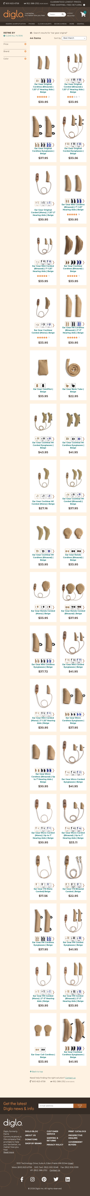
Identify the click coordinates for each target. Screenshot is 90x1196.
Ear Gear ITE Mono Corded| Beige (43, 890)
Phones (32, 24)
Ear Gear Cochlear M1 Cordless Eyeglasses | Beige (73, 445)
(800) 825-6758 (24, 1167)
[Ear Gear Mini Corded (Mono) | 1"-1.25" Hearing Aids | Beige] (43, 696)
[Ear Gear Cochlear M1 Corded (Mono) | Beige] (43, 477)
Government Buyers (75, 1143)
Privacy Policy (55, 1145)
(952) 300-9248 (51, 1167)
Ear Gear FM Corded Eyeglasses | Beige (73, 943)
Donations (31, 1139)
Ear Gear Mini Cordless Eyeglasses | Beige (43, 665)
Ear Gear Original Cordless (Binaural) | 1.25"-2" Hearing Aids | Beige (43, 88)
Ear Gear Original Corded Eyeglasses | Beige (73, 151)
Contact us (70, 1078)
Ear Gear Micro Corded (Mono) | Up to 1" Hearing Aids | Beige (43, 835)
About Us (30, 1135)
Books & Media (60, 24)
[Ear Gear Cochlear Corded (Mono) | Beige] (43, 306)
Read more (9, 1152)
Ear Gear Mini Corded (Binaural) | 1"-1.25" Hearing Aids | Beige (43, 268)
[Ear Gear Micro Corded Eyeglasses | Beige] (73, 752)
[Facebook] (21, 1179)
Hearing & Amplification (16, 24)
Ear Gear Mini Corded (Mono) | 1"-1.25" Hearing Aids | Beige (43, 720)
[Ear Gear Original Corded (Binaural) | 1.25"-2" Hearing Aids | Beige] (73, 63)
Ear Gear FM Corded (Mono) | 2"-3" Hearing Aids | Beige (43, 998)
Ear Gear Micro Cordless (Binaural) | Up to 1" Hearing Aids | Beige (43, 778)
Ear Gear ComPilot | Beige (43, 390)
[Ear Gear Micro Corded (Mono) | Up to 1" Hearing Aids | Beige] (43, 811)
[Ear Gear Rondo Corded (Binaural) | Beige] (73, 589)
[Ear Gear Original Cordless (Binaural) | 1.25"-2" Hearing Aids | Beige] (43, 63)
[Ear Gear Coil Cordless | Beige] (43, 1030)
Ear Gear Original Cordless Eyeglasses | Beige (43, 151)
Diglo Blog (31, 1131)
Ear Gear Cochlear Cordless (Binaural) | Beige (73, 268)
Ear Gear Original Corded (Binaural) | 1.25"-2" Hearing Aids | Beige (73, 88)
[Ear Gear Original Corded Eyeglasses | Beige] (73, 127)
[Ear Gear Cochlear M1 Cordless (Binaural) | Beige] (43, 533)
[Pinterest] (44, 1179)
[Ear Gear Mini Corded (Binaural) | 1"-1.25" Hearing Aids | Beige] (43, 244)
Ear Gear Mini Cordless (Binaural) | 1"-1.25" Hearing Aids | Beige (73, 207)
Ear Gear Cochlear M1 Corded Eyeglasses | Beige (43, 445)
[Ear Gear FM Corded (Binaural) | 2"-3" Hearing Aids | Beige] (73, 974)
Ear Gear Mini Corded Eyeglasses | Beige (73, 665)
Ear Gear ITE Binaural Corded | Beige (73, 890)
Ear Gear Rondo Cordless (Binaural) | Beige (73, 557)
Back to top (37, 1072)
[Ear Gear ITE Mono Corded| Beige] (43, 867)
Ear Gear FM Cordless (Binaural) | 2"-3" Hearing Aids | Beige (73, 330)
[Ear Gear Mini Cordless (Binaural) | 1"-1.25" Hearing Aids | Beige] (73, 183)
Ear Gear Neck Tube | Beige (73, 390)
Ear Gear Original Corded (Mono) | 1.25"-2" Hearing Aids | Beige (43, 212)
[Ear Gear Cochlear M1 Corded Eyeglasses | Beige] (43, 421)
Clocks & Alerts (44, 24)
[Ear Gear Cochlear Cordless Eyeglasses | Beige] (73, 1030)
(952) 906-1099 (71, 1167)
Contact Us (55, 1170)
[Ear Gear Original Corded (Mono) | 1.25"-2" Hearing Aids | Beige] (43, 183)
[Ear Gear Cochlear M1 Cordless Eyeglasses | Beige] (73, 421)
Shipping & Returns (52, 1139)
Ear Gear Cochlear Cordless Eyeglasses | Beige (73, 1054)
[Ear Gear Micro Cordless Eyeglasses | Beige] (73, 696)
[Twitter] (56, 1179)
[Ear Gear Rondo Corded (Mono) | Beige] (43, 589)
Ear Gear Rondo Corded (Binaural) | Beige (73, 612)
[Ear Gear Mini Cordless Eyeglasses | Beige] (43, 643)
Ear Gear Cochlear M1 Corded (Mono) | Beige (43, 502)
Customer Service (52, 1132)
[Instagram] (32, 1179)
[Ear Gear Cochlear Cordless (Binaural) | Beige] (73, 244)
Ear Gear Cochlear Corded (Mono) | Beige (43, 331)
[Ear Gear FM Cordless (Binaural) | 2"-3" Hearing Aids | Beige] (73, 306)
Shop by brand (33, 1143)
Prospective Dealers (75, 1136)
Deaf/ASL (80, 24)
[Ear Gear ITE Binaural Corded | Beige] (73, 867)
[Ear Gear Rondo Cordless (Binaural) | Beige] (73, 533)
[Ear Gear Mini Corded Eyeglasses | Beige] (73, 643)
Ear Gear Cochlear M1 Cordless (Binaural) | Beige (43, 557)
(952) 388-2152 (40, 1170)
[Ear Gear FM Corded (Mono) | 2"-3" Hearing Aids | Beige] (43, 974)
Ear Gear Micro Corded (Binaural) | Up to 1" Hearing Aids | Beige (73, 835)
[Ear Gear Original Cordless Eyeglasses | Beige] (43, 127)
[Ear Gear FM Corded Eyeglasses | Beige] (73, 921)
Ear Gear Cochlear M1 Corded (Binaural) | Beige (73, 501)
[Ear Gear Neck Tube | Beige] (73, 367)
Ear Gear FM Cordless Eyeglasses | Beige (43, 943)
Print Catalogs (77, 1131)
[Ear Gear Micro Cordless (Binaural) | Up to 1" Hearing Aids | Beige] (43, 752)
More (71, 24)
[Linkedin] (68, 1179)
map (71, 1163)
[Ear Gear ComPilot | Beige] (43, 367)
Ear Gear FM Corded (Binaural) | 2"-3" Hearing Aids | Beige (73, 998)
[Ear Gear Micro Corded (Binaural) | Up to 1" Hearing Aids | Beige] (73, 811)
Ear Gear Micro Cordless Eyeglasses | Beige (73, 720)
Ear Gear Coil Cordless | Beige (43, 1055)
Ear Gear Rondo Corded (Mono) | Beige (43, 612)
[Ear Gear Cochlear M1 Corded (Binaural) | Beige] (73, 477)
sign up (80, 1106)
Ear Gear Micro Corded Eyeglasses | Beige (73, 780)
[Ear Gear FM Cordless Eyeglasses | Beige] (43, 921)
